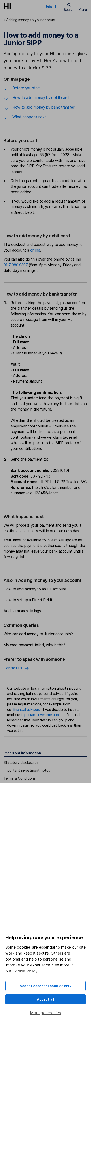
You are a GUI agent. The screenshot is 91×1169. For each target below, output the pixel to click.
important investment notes (43, 714)
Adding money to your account (30, 20)
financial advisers (26, 709)
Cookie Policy (25, 971)
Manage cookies (45, 1012)
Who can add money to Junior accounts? (38, 634)
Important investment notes (27, 770)
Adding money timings (22, 611)
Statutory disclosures (21, 762)
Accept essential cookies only (45, 986)
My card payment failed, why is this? (34, 645)
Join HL (51, 7)
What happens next (29, 117)
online (35, 250)
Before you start (26, 88)
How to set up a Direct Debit (28, 600)
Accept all (45, 999)
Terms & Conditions (20, 778)
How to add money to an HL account (35, 589)
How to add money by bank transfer (43, 107)
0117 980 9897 (16, 265)
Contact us (13, 668)
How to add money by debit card (40, 97)
